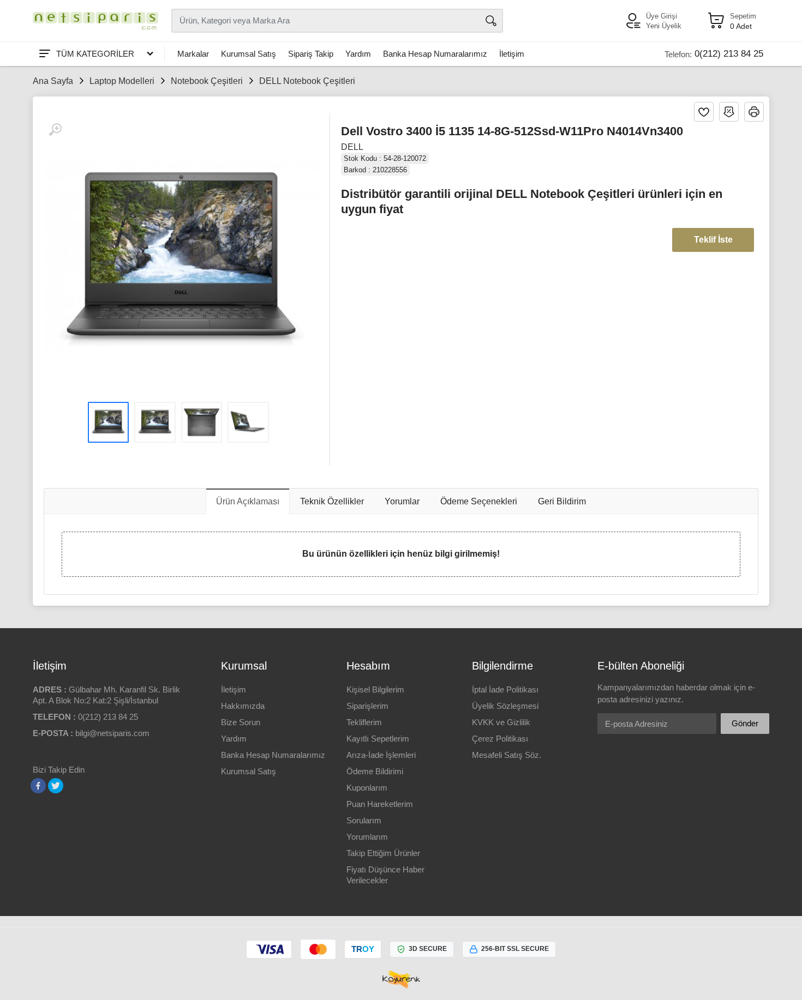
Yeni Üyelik (663, 26)
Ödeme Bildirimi (374, 771)
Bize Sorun (240, 722)
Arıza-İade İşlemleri (381, 755)
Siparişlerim (367, 705)
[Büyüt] (55, 129)
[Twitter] (55, 785)
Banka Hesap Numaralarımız (435, 53)
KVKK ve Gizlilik (501, 722)
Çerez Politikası (500, 738)
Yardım (358, 53)
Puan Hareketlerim (379, 804)
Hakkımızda (243, 705)
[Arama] (491, 21)
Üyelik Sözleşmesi (505, 705)
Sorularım (363, 820)
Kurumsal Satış (248, 53)
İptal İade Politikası (505, 689)
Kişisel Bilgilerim (375, 689)
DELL (352, 147)
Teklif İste (713, 239)
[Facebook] (38, 785)
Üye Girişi (661, 16)
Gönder (745, 723)
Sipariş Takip (310, 53)
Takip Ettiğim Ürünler (383, 853)
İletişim (511, 53)
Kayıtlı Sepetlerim (377, 738)
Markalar (193, 53)
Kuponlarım (366, 787)
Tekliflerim (364, 722)
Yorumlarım (367, 836)
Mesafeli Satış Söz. (506, 755)
